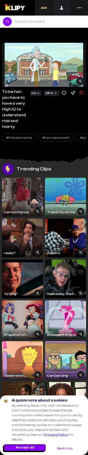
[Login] (61, 8)
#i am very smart (56, 137)
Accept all (25, 447)
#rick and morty (19, 137)
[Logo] (14, 8)
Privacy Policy (56, 435)
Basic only (65, 448)
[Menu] (79, 8)
